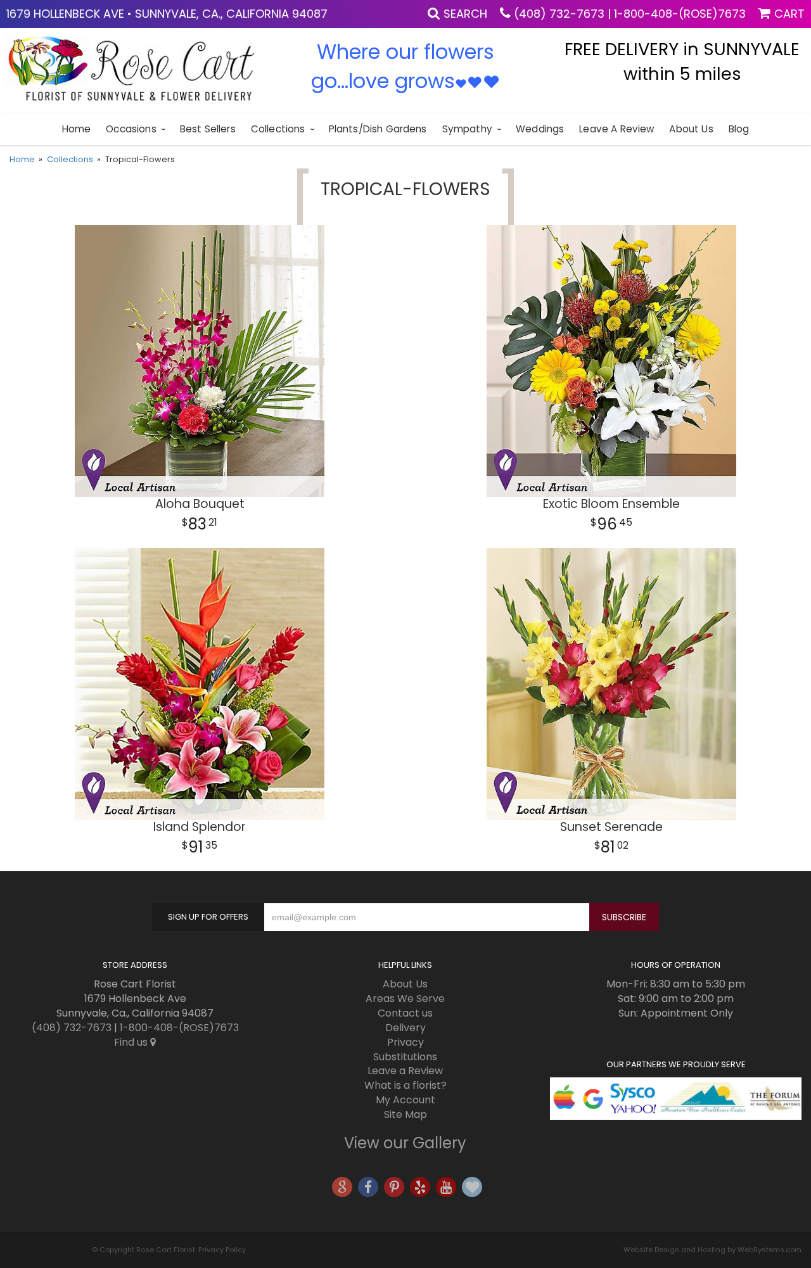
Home (76, 129)
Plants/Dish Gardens (378, 129)
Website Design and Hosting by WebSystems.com (712, 1250)
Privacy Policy (222, 1250)
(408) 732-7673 (559, 14)
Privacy (405, 1042)
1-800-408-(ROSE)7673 (680, 14)
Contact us (405, 1013)
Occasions (131, 129)
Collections (278, 129)
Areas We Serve (405, 998)
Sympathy (467, 129)
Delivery (405, 1027)
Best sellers (208, 129)
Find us (132, 1042)
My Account (405, 1100)
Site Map (405, 1114)
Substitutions (405, 1056)
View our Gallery (405, 1142)
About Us (691, 129)
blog (739, 129)
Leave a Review (616, 129)
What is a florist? (405, 1085)
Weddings (540, 129)
